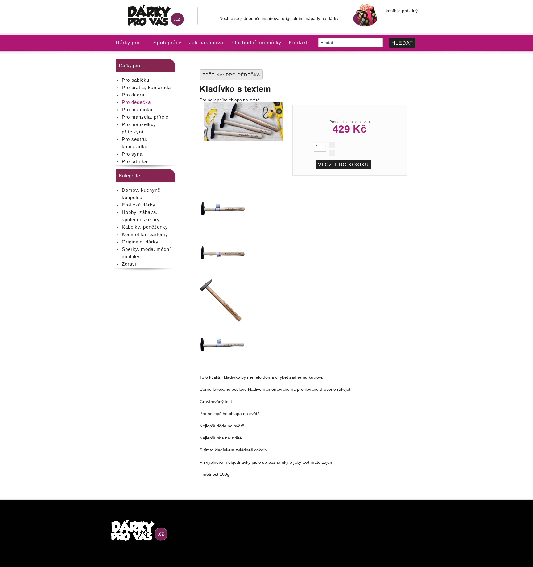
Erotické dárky (138, 204)
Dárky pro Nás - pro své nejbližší (162, 16)
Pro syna (132, 154)
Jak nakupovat (207, 42)
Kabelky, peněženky (145, 227)
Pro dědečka (136, 102)
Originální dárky (140, 241)
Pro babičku (135, 80)
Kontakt (298, 42)
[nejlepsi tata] (223, 253)
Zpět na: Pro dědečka (231, 74)
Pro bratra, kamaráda (146, 87)
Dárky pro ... (131, 42)
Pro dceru (133, 94)
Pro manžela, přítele (145, 117)
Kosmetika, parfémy (145, 234)
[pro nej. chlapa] (223, 299)
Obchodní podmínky (256, 42)
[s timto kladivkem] (223, 344)
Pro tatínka (134, 161)
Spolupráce (167, 42)
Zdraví (129, 264)
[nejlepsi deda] (223, 208)
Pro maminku (137, 109)
